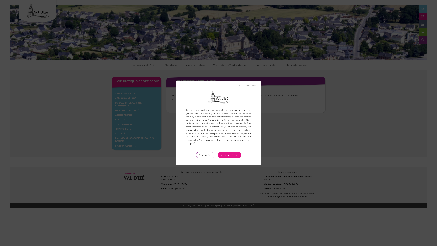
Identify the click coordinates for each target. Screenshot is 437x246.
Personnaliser (205, 155)
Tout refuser (248, 85)
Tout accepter (229, 155)
